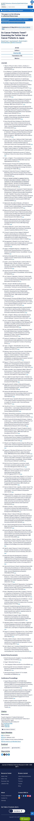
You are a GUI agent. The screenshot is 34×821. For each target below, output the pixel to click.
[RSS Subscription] (19, 798)
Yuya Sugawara (14, 41)
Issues (20, 783)
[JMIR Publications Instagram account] (30, 796)
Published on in (16, 28)
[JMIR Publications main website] (14, 4)
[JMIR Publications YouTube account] (28, 796)
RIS (2, 739)
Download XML (16, 747)
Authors (20, 779)
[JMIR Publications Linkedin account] (26, 796)
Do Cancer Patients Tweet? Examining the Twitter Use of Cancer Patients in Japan (14, 35)
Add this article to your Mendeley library (11, 741)
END (2, 735)
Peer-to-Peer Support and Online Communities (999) (13, 22)
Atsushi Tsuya (5, 41)
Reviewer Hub (5, 781)
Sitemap (3, 800)
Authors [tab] (17, 50)
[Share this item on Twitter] (4, 755)
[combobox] (18, 7)
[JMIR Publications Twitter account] (21, 796)
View (13, 69)
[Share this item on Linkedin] (9, 755)
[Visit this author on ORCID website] (15, 42)
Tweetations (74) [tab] (17, 55)
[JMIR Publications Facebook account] (24, 796)
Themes (20, 781)
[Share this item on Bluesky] (2, 755)
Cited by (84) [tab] (17, 53)
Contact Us (4, 798)
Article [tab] (17, 48)
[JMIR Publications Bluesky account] (19, 796)
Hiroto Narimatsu (5, 42)
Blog (19, 786)
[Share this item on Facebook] (7, 755)
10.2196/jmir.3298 (7, 723)
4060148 (7, 726)
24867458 (6, 725)
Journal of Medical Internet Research (12, 10)
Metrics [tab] (17, 58)
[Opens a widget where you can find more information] (25, 819)
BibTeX (3, 737)
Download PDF (6, 747)
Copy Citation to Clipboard (9, 729)
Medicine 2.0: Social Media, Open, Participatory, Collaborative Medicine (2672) (15, 20)
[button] (32, 2)
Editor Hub (4, 779)
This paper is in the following (10, 15)
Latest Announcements (24, 776)
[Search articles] (30, 7)
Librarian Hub (4, 783)
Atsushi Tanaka (23, 41)
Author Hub (4, 776)
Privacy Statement (6, 795)
